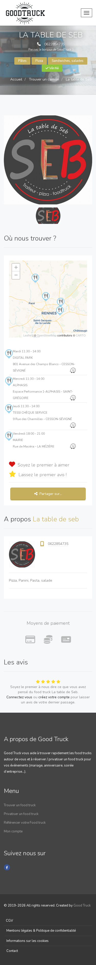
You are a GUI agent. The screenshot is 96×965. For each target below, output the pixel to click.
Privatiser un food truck (21, 814)
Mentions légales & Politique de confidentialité (41, 930)
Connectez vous (19, 697)
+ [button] (16, 267)
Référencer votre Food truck (25, 822)
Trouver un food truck (20, 805)
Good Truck (82, 905)
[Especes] (48, 640)
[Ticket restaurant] (66, 640)
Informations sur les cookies (27, 941)
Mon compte (13, 831)
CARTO (81, 335)
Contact (12, 951)
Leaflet (27, 335)
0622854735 (54, 44)
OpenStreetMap (47, 335)
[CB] (30, 640)
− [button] (16, 275)
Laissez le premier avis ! (42, 475)
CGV (9, 920)
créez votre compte (54, 697)
